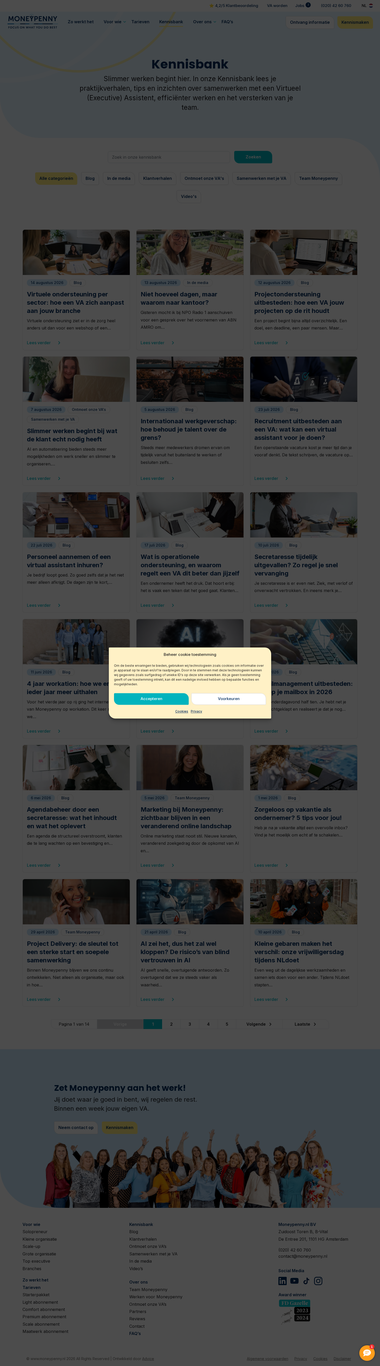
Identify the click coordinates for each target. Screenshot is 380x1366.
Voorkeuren (229, 698)
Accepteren (151, 698)
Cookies (181, 711)
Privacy (196, 711)
